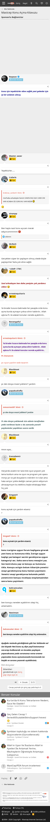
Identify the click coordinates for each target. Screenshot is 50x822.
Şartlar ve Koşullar (22, 811)
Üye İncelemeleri (25, 768)
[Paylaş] (48, 86)
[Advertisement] (25, 45)
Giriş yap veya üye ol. (12, 673)
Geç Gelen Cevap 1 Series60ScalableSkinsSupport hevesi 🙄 (26, 717)
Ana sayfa (26, 814)
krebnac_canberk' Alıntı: (12, 193)
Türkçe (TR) (19, 808)
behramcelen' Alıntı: (11, 629)
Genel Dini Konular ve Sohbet (25, 706)
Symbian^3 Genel (21, 737)
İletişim (7, 811)
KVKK (6, 814)
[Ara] (36, 3)
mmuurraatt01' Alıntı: (12, 407)
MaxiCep (7, 808)
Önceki (25, 682)
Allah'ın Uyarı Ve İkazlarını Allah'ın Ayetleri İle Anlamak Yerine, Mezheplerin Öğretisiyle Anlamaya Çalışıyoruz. (25, 750)
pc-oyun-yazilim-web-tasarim (14, 362)
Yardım (15, 814)
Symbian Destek (18, 723)
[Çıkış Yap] (46, 3)
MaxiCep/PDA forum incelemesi (23, 765)
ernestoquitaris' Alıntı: (13, 338)
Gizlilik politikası (39, 811)
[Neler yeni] (31, 3)
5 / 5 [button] (32, 682)
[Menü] (4, 3)
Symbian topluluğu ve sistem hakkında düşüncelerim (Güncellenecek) (27, 733)
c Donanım (8, 355)
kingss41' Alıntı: (10, 536)
